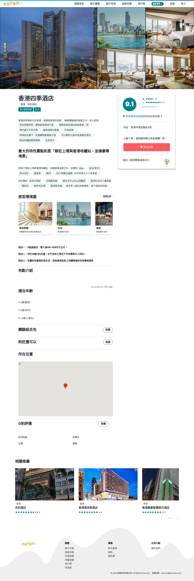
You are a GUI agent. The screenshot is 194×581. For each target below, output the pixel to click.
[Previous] (22, 213)
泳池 (60, 228)
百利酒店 (20, 507)
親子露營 (95, 3)
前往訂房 (148, 147)
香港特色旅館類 (136, 116)
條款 (110, 552)
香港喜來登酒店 (88, 507)
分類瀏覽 (69, 556)
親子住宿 (111, 3)
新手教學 (112, 548)
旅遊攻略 (127, 3)
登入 (183, 3)
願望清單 (157, 4)
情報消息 (79, 3)
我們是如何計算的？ (150, 107)
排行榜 (141, 3)
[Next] (49, 213)
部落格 (68, 567)
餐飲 (98, 228)
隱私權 (111, 556)
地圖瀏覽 (69, 559)
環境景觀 (23, 228)
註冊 (172, 3)
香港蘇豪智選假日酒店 (155, 507)
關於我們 (155, 548)
